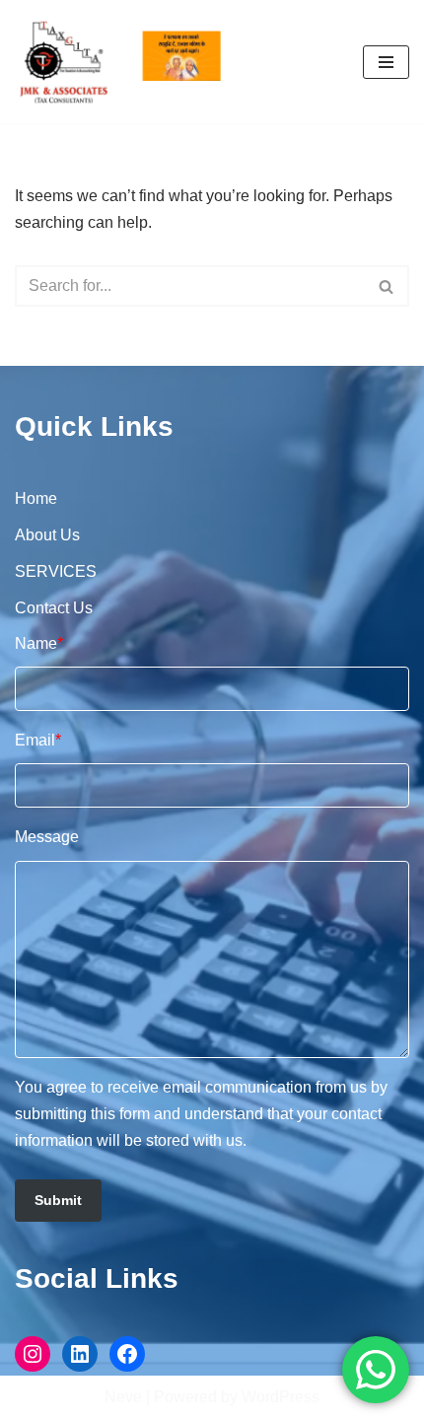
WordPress (280, 1396)
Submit (58, 1200)
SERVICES (56, 571)
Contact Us (54, 608)
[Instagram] (32, 1354)
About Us (47, 535)
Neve (123, 1396)
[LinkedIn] (80, 1354)
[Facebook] (127, 1354)
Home (36, 498)
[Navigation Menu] (386, 62)
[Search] (387, 286)
